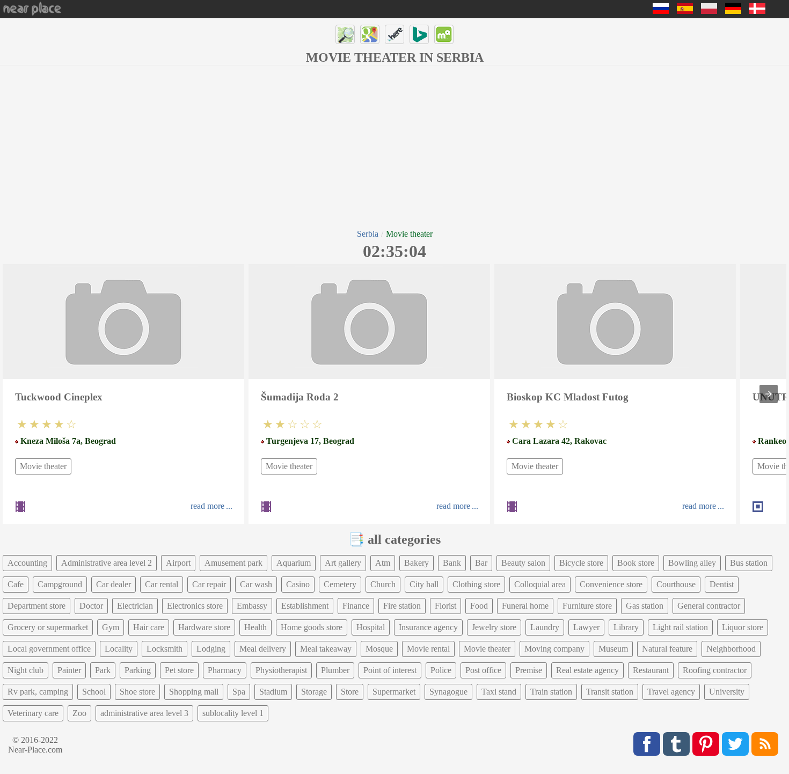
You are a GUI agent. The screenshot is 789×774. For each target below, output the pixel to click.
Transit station (609, 691)
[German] (733, 11)
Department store (36, 605)
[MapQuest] (444, 34)
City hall (424, 584)
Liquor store (742, 627)
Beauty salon (523, 562)
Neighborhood (731, 648)
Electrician (135, 605)
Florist (445, 605)
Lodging (210, 648)
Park (103, 670)
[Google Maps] (369, 34)
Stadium (273, 691)
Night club (25, 670)
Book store (635, 562)
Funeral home (525, 605)
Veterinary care (33, 713)
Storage (314, 691)
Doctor (91, 605)
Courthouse (676, 584)
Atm (382, 562)
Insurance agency (428, 627)
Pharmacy (225, 670)
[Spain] (685, 11)
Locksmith (164, 648)
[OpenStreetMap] (345, 34)
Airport (178, 562)
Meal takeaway (326, 648)
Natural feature (667, 648)
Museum (613, 648)
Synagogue (448, 691)
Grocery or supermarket (48, 627)
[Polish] (709, 11)
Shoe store (137, 691)
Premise (528, 670)
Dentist (722, 584)
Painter (69, 670)
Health (255, 627)
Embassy (252, 605)
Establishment (304, 605)
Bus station (749, 562)
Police (440, 670)
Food (479, 605)
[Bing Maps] (419, 34)
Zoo (79, 713)
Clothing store (476, 584)
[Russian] (661, 11)
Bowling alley (692, 562)
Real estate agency (587, 670)
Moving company (554, 648)
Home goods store (311, 627)
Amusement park (233, 562)
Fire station (402, 605)
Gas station (644, 605)
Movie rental (428, 648)
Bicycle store (581, 562)
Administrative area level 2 (106, 562)
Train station (551, 691)
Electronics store (195, 605)
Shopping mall (193, 691)
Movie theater (43, 466)
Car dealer (113, 584)
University (726, 691)
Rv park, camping (38, 691)
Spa (238, 691)
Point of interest (390, 670)
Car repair (209, 584)
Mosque (379, 648)
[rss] (764, 744)
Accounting (27, 562)
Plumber (335, 670)
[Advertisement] (394, 146)
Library (626, 627)
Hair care (148, 627)
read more (207, 505)
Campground (60, 584)
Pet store (179, 670)
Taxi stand (498, 691)
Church (383, 584)
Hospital (370, 627)
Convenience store (611, 584)
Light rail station (680, 627)
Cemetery (340, 584)
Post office (483, 670)
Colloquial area (540, 584)
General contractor (708, 605)
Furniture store (587, 605)
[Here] (394, 34)
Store (350, 691)
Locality (119, 648)
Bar (481, 562)
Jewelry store (494, 627)
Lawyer (586, 627)
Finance (355, 605)
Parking (138, 670)
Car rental (161, 584)
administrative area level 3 (144, 713)
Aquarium (293, 562)
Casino (298, 584)
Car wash (256, 584)
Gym (110, 627)
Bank (452, 562)
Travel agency (671, 691)
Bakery (416, 562)
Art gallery (343, 562)
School (94, 691)
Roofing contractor (715, 670)
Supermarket (393, 691)
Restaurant (651, 670)
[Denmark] (757, 11)
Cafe (16, 584)
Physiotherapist (281, 670)
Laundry (544, 627)
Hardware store (204, 627)
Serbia (367, 233)
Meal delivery (262, 648)
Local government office (49, 648)
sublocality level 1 (233, 713)
